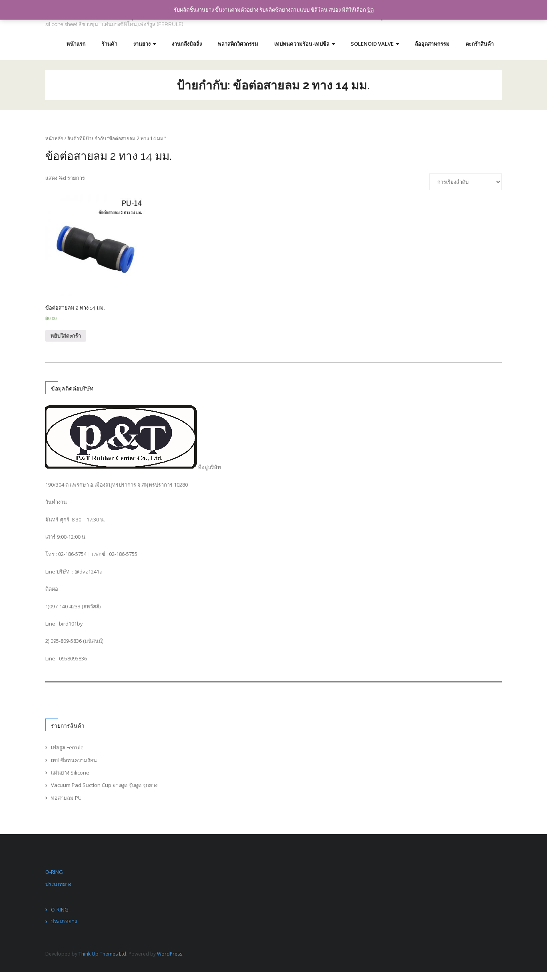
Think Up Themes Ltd (102, 953)
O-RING (54, 871)
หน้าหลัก (54, 138)
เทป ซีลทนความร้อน (74, 760)
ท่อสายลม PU (66, 797)
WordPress (169, 953)
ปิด (370, 9)
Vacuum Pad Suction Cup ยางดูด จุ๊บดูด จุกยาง (104, 785)
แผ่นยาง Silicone (70, 772)
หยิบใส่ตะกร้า (65, 335)
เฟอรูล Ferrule (67, 747)
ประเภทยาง (58, 883)
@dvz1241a (88, 571)
